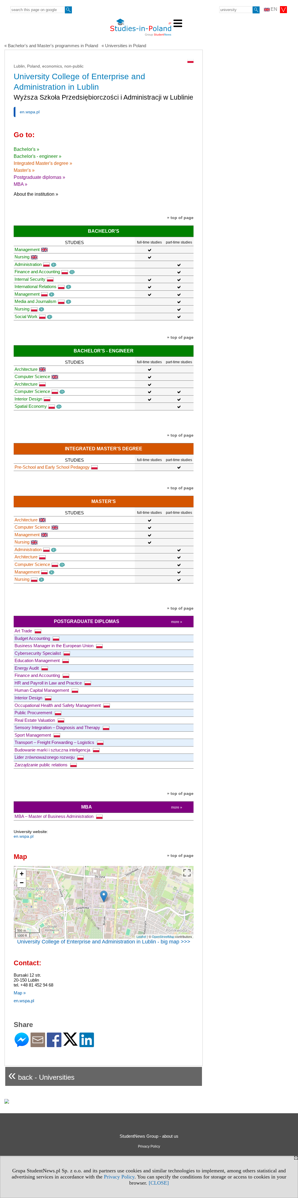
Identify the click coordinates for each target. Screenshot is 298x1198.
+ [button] (22, 873)
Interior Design (28, 398)
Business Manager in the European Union (55, 645)
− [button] (22, 882)
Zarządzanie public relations (42, 764)
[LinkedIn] (86, 1045)
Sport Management (33, 735)
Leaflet (141, 936)
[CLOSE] (159, 1183)
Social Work (26, 316)
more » (176, 622)
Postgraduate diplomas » (39, 177)
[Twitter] (70, 1043)
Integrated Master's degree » (43, 163)
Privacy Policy (119, 1177)
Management (27, 249)
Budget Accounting (33, 638)
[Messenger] (22, 1045)
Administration (28, 264)
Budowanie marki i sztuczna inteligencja (53, 749)
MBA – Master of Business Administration (55, 816)
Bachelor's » (26, 149)
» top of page (180, 217)
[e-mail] (38, 1045)
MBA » (20, 184)
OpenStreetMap (163, 936)
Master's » (24, 170)
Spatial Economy (31, 406)
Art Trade (24, 630)
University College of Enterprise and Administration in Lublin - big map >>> (103, 942)
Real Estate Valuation (35, 720)
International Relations (35, 286)
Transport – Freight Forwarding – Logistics (55, 742)
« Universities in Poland (124, 45)
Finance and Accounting (37, 271)
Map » (20, 992)
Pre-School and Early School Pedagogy (52, 467)
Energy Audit (27, 668)
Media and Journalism (35, 301)
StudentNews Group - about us (149, 1136)
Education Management (38, 660)
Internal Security (30, 279)
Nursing (22, 256)
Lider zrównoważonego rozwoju (45, 757)
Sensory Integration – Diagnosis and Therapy (58, 727)
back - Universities (41, 1075)
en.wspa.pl (30, 112)
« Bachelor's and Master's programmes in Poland (51, 45)
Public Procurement (34, 712)
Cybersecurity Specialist (38, 653)
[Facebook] (54, 1045)
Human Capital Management (42, 690)
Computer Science (32, 376)
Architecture (26, 369)
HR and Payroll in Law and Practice (49, 682)
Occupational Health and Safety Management (58, 705)
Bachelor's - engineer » (37, 156)
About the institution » (36, 194)
